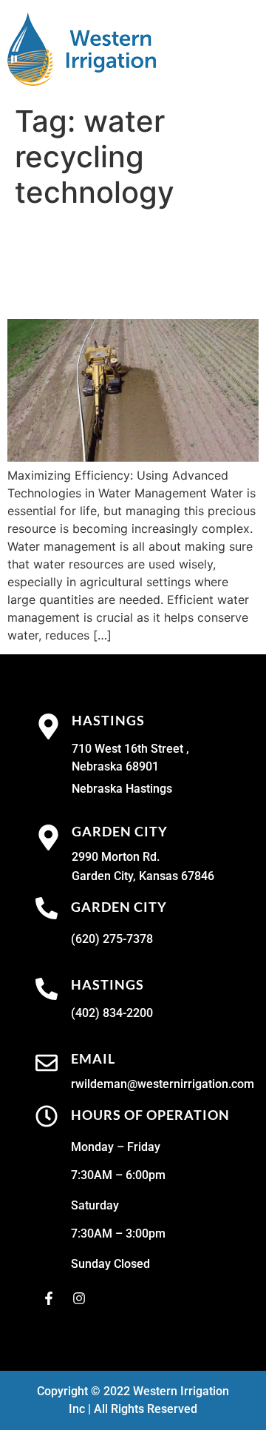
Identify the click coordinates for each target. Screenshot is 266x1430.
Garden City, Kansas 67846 (143, 876)
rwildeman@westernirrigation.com (162, 1084)
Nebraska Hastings (122, 789)
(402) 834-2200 (112, 1013)
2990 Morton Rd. (116, 857)
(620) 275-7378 (112, 939)
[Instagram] (79, 1298)
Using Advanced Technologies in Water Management (131, 264)
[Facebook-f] (48, 1298)
